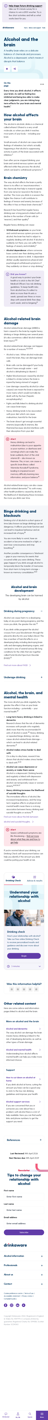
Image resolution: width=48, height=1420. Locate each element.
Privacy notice (27, 1296)
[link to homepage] (24, 1247)
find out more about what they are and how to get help (25, 839)
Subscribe (24, 1232)
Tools (43, 28)
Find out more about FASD (16, 665)
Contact (8, 1284)
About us (8, 1274)
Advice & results (34, 880)
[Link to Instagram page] (11, 1306)
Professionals (10, 1265)
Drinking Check (13, 880)
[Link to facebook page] (5, 1306)
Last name (9, 1204)
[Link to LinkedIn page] (17, 1306)
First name (9, 1190)
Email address (10, 1217)
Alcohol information (14, 1256)
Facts (26, 28)
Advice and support (35, 28)
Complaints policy (10, 1299)
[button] (42, 1415)
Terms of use (28, 1293)
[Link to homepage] (8, 28)
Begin (24, 956)
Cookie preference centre (13, 1293)
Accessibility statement (12, 1296)
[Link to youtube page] (23, 1306)
